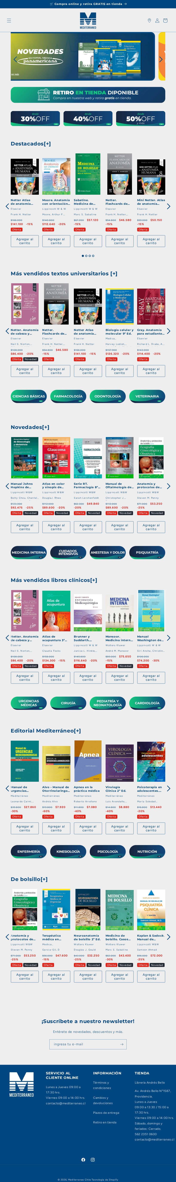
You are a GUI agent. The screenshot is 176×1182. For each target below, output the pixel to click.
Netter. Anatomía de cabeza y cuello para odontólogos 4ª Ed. (25, 331)
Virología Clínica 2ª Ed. (116, 788)
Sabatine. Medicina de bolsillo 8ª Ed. (83, 202)
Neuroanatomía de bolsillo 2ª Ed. (87, 937)
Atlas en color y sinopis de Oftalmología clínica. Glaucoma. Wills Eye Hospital (55, 485)
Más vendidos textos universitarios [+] (64, 273)
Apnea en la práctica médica (87, 788)
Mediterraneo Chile (79, 1179)
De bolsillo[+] (29, 879)
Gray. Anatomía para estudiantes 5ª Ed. (150, 331)
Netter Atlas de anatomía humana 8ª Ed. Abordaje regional (22, 202)
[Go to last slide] (15, 59)
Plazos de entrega (106, 1113)
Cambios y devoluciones (103, 1100)
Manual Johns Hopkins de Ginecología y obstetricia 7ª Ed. (24, 485)
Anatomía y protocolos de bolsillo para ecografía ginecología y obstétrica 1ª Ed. (150, 485)
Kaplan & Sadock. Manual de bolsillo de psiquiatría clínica (151, 937)
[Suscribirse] (121, 1044)
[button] (9, 20)
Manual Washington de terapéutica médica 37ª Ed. (149, 638)
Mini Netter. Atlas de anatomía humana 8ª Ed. (151, 202)
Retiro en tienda (105, 1122)
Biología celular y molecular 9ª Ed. (120, 331)
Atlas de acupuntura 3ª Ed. (53, 638)
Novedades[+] (30, 427)
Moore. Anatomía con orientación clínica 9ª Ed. (56, 202)
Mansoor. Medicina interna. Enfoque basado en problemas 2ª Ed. (119, 638)
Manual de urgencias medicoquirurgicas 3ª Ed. (19, 789)
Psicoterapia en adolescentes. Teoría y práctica (149, 789)
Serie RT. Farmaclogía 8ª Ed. (86, 485)
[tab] (83, 256)
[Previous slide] (26, 80)
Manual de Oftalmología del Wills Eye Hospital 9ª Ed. (119, 485)
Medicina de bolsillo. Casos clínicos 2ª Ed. (117, 937)
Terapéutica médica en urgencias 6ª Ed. (51, 937)
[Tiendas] (149, 20)
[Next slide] (160, 59)
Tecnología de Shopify (105, 1179)
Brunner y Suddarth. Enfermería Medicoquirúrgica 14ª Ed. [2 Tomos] (82, 638)
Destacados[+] (31, 144)
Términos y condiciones (102, 1085)
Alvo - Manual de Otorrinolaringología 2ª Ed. (55, 789)
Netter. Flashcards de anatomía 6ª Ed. (117, 202)
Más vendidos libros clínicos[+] (54, 580)
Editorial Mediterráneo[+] (46, 731)
